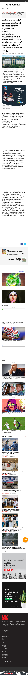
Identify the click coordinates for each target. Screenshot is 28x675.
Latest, (22, 53)
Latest (14, 12)
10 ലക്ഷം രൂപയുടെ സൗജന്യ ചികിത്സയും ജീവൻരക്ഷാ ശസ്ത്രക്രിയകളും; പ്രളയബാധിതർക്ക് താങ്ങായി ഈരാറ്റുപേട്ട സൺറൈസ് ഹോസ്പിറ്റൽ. (13, 529)
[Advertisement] (14, 139)
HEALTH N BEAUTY (8, 12)
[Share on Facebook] (22, 243)
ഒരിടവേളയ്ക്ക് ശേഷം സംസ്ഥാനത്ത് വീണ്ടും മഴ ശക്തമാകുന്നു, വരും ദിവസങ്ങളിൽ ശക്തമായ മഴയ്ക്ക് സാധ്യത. (13, 548)
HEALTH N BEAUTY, (18, 53)
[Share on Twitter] (25, 243)
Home (3, 12)
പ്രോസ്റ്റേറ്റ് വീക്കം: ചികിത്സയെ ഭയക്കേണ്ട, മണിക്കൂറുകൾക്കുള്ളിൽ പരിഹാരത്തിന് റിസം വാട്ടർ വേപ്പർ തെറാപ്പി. (12, 454)
